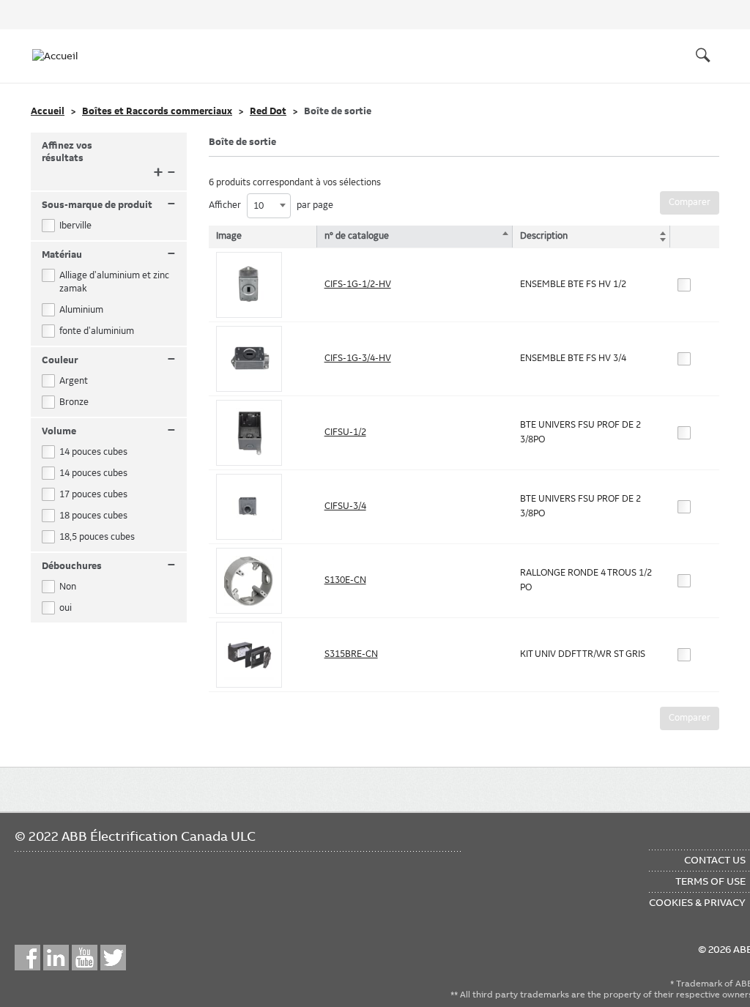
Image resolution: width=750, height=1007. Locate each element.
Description (544, 236)
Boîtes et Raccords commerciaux (157, 111)
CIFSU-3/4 (345, 506)
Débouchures (109, 566)
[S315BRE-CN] (249, 655)
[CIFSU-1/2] (249, 433)
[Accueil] (61, 55)
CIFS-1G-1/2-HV (357, 284)
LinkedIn (56, 957)
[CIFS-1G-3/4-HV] (249, 359)
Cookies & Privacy (697, 902)
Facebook (27, 957)
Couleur (109, 360)
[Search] (703, 55)
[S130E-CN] (249, 581)
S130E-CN (345, 580)
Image (229, 236)
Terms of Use (710, 881)
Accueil (47, 111)
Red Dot (268, 111)
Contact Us (715, 859)
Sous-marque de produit (109, 205)
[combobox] (269, 205)
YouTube (84, 957)
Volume (109, 432)
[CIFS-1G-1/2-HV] (249, 285)
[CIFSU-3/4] (249, 507)
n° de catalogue (356, 236)
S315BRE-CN (351, 654)
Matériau (109, 255)
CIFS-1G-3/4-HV (357, 358)
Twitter (113, 957)
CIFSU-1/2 (345, 432)
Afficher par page (271, 205)
